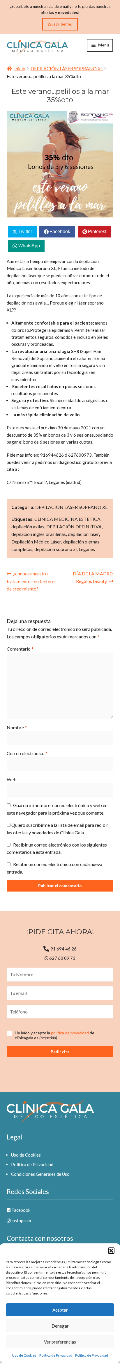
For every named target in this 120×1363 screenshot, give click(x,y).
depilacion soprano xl (55, 549)
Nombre (17, 727)
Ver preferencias (60, 1341)
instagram (20, 1220)
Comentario (20, 648)
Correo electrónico (27, 753)
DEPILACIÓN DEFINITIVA (74, 526)
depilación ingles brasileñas (38, 534)
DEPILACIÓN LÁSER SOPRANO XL (67, 68)
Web (12, 779)
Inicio (19, 68)
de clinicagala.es (54, 1035)
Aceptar (60, 1309)
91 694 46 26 (63, 948)
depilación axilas (27, 526)
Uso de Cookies (24, 1355)
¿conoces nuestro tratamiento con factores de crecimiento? (32, 581)
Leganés (87, 549)
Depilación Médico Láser (36, 541)
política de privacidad (70, 1032)
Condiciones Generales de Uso (40, 1174)
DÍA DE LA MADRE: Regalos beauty (93, 577)
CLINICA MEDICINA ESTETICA (67, 519)
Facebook (20, 1210)
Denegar (60, 1325)
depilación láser (83, 534)
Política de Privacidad (55, 1355)
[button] (111, 1251)
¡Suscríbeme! (60, 23)
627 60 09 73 (61, 958)
